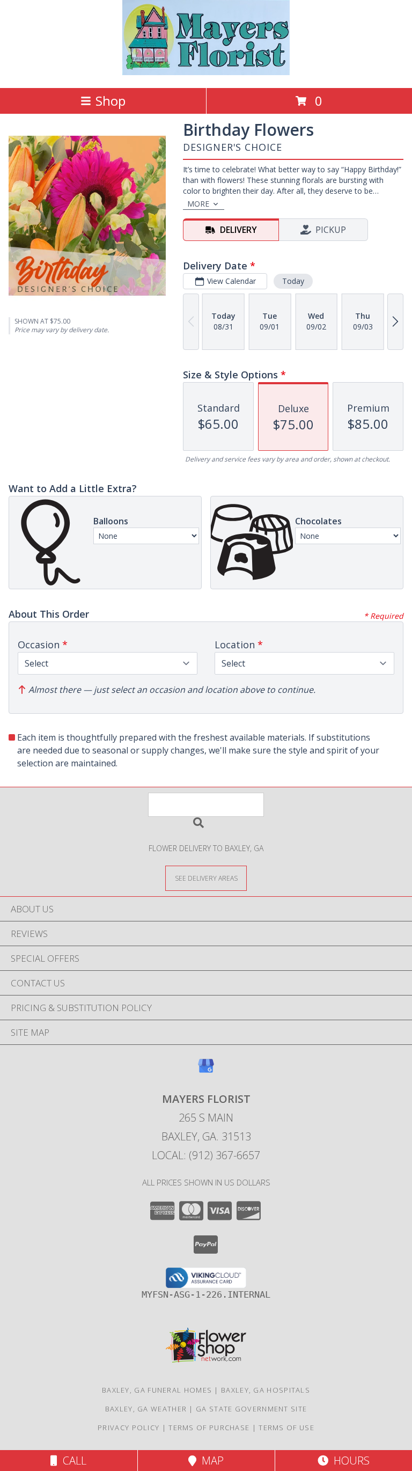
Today (293, 281)
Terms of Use (286, 1427)
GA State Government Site (251, 1409)
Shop (110, 100)
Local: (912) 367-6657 (206, 1155)
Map (210, 1460)
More (198, 204)
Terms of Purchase (208, 1427)
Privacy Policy (128, 1427)
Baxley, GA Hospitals (265, 1390)
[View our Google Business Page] (206, 1071)
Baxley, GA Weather (146, 1409)
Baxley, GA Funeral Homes (157, 1390)
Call (71, 1460)
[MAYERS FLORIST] (206, 72)
